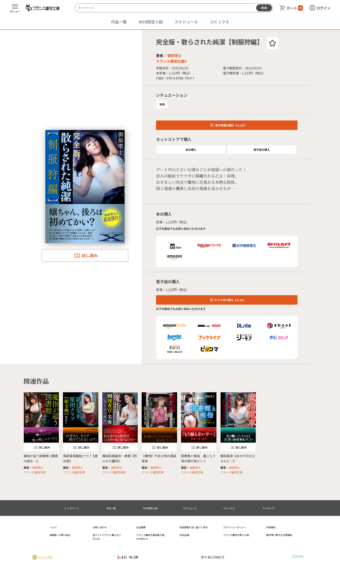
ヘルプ (52, 527)
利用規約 (271, 527)
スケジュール (186, 22)
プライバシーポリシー (235, 527)
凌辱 (162, 104)
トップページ (72, 508)
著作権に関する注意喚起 (279, 535)
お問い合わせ (100, 527)
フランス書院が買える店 (236, 535)
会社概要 (141, 527)
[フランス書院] (42, 8)
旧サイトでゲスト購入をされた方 (107, 536)
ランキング (268, 508)
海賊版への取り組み (60, 535)
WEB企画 (184, 535)
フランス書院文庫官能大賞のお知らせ (150, 536)
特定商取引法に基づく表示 (193, 527)
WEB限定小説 (151, 22)
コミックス (219, 22)
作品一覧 (119, 22)
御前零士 (174, 55)
